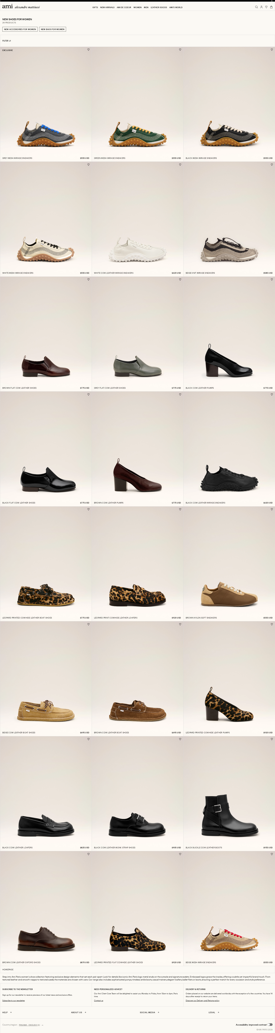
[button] (254, 1024)
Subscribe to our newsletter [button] (13, 1000)
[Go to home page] (22, 6)
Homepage (7, 969)
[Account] (261, 7)
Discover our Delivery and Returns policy (202, 1000)
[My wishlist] (266, 7)
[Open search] (256, 7)
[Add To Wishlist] (88, 50)
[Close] (272, 1)
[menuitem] (95, 7)
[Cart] (271, 7)
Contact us (98, 1000)
